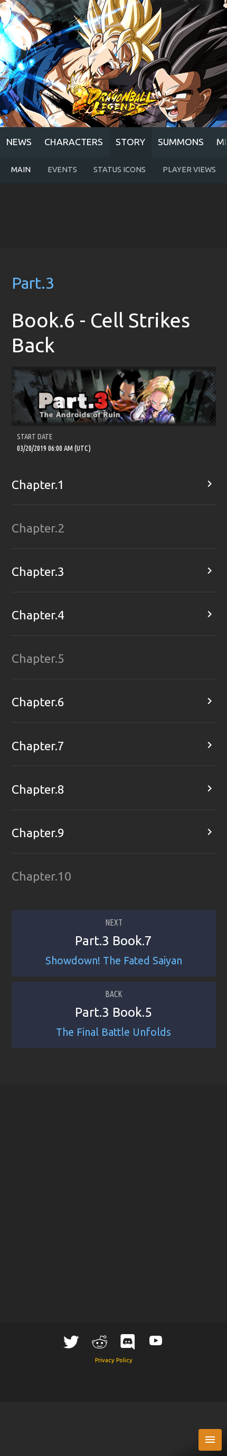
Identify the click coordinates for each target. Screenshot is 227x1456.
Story (130, 142)
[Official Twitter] (71, 1341)
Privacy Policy (114, 1360)
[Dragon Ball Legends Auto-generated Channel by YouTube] (155, 1340)
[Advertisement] (113, 215)
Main (21, 169)
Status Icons (119, 169)
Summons (181, 142)
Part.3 (33, 283)
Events (62, 169)
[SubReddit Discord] (127, 1341)
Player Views (189, 169)
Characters (73, 142)
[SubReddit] (99, 1341)
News (19, 142)
